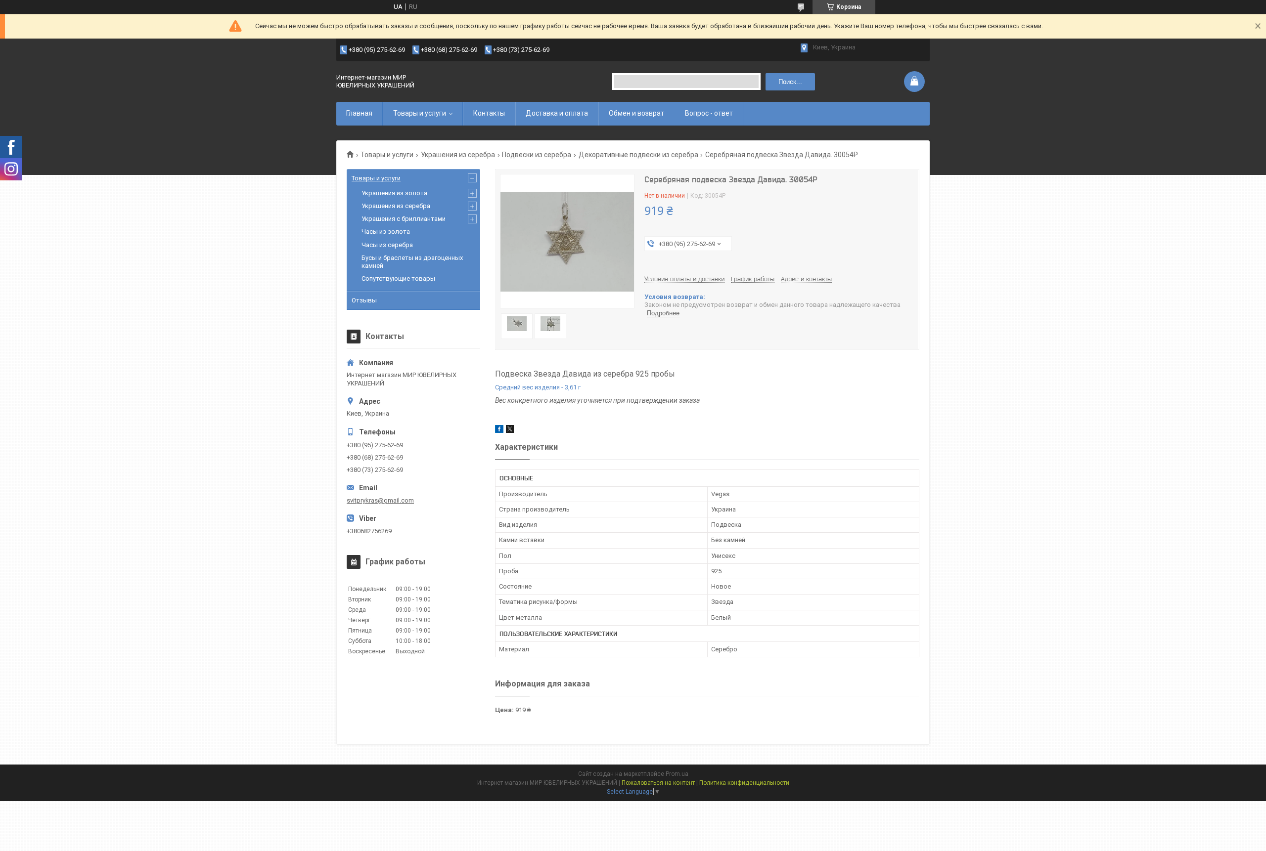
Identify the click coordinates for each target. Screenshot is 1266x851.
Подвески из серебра (536, 155)
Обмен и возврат (636, 113)
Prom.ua (677, 773)
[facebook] (499, 430)
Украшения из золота (394, 193)
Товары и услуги (419, 113)
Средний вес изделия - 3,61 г (538, 387)
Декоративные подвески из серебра (638, 155)
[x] (510, 430)
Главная (359, 113)
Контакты (489, 113)
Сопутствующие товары (398, 278)
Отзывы (364, 300)
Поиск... (790, 81)
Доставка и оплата (557, 113)
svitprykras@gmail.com (380, 500)
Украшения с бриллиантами (404, 218)
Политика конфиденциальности (744, 782)
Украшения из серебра (458, 155)
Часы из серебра (387, 245)
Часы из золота (386, 231)
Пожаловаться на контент (658, 782)
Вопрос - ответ (709, 113)
